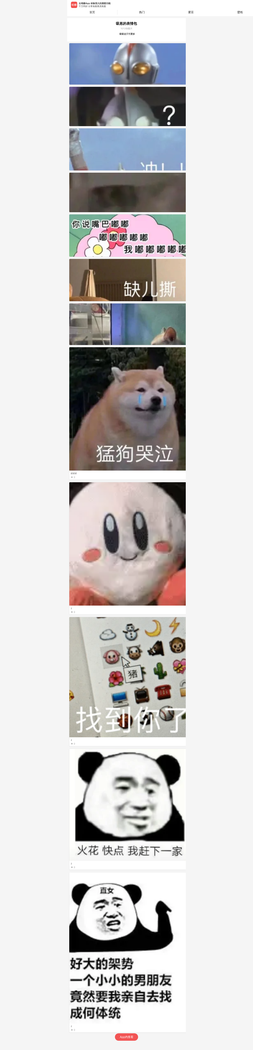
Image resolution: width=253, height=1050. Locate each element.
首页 (92, 12)
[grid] (127, 546)
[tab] (142, 12)
